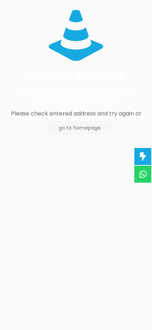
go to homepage (80, 127)
